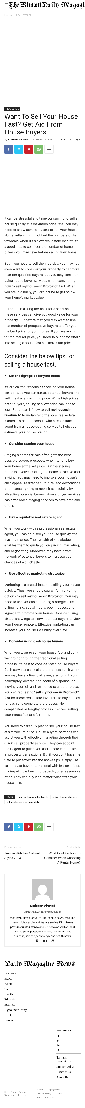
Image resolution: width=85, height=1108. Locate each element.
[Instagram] (39, 940)
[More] (49, 149)
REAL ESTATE (23, 15)
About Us (62, 1077)
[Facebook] (8, 149)
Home (8, 15)
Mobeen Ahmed (18, 139)
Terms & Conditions (63, 1059)
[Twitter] (18, 149)
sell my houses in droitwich (22, 802)
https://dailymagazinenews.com (42, 911)
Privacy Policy (65, 1066)
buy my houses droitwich (33, 796)
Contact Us (63, 1072)
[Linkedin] (47, 940)
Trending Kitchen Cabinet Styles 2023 (22, 855)
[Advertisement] (42, 63)
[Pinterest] (28, 149)
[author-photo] (42, 899)
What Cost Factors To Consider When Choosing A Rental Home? (62, 857)
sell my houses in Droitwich (37, 286)
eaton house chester (64, 796)
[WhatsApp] (38, 149)
